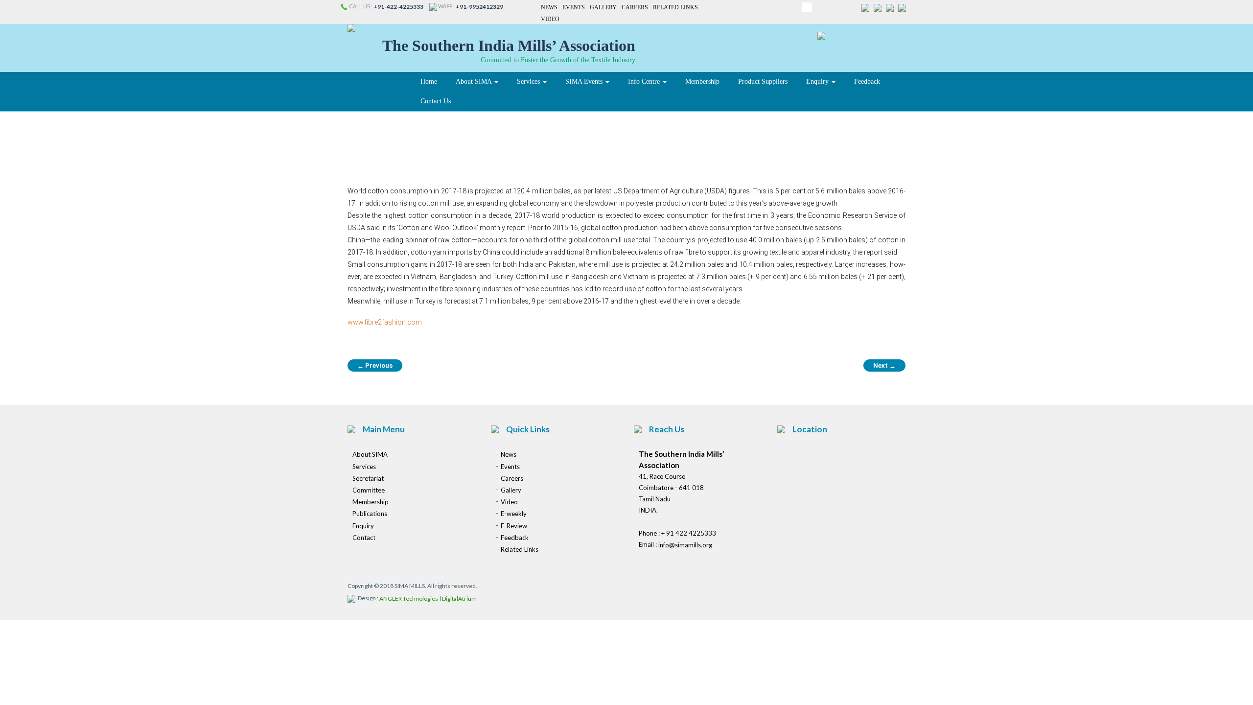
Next (884, 366)
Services (529, 81)
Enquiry (818, 81)
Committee (368, 490)
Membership (702, 81)
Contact (363, 537)
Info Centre (645, 81)
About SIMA (474, 81)
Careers (635, 7)
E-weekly (514, 514)
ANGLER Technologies (408, 599)
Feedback (867, 81)
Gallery (603, 7)
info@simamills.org (685, 545)
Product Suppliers (763, 81)
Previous (375, 366)
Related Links (675, 7)
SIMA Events (584, 81)
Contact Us (435, 101)
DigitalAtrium (459, 599)
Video (550, 19)
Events (573, 7)
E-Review (514, 526)
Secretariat (368, 478)
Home (428, 81)
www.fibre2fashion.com (385, 322)
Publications (369, 514)
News (549, 7)
